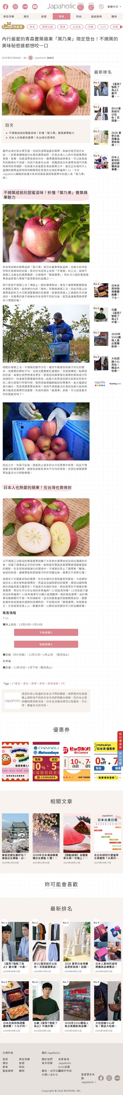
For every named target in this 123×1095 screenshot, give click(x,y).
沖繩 (90, 27)
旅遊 (44, 16)
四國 (115, 27)
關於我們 (47, 1059)
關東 (63, 27)
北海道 (77, 27)
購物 (114, 16)
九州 (103, 27)
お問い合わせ (50, 1074)
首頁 (5, 1059)
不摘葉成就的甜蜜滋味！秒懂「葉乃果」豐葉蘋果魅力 (41, 133)
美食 (61, 16)
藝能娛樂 (96, 16)
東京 (32, 27)
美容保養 (8, 16)
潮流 (26, 16)
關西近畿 (47, 27)
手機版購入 (46, 632)
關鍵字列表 (65, 1071)
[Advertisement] (107, 227)
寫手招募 (47, 1063)
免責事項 (63, 1059)
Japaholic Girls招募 (64, 1065)
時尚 (79, 16)
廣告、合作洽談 (51, 1071)
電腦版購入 (46, 644)
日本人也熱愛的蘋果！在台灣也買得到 (32, 137)
